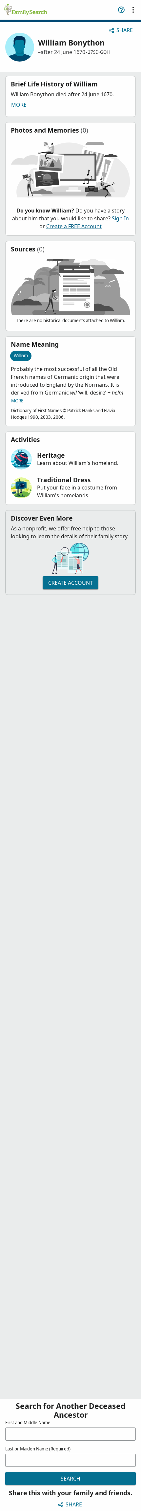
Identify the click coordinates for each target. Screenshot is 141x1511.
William (21, 356)
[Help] (121, 9)
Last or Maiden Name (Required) (37, 1449)
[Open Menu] (133, 9)
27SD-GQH (99, 52)
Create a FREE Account (74, 226)
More (19, 104)
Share (124, 30)
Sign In (120, 218)
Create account (70, 582)
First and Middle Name (27, 1423)
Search (70, 1478)
